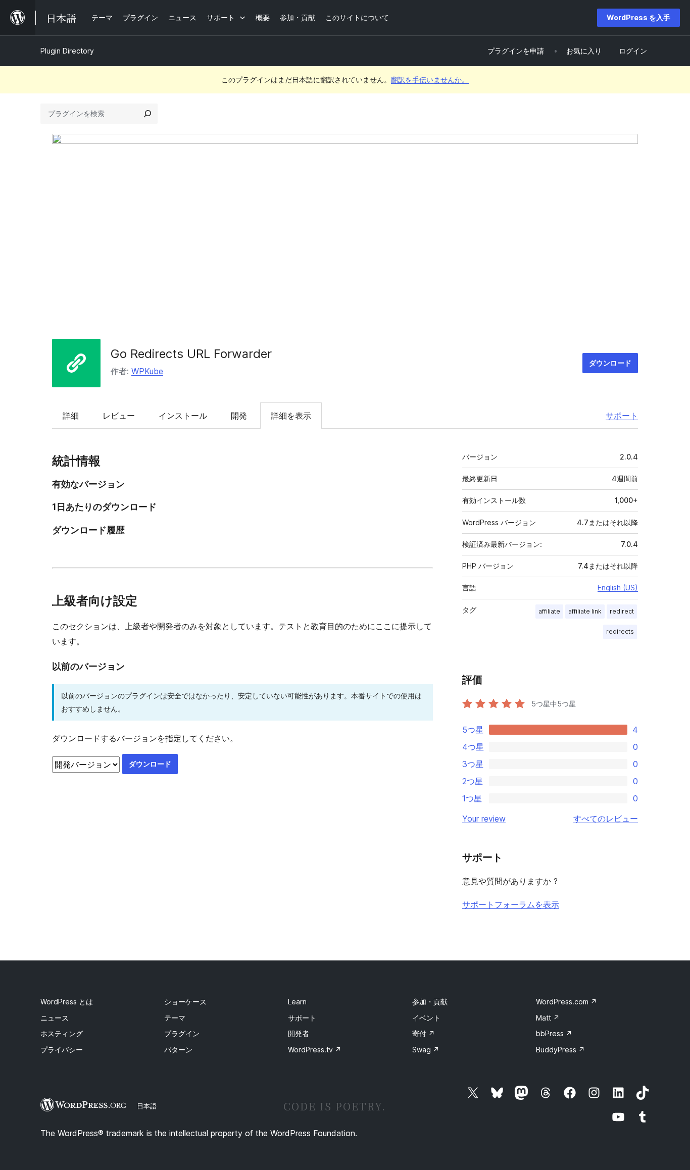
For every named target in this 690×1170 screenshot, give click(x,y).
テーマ (174, 1017)
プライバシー (61, 1049)
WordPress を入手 (638, 17)
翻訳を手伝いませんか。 (430, 79)
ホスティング (61, 1033)
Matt (548, 1017)
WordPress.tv (314, 1049)
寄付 (423, 1033)
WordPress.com (566, 1001)
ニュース (54, 1017)
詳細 (71, 416)
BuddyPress (560, 1049)
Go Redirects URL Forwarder (191, 353)
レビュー (119, 416)
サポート (622, 416)
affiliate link (585, 611)
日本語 (147, 1106)
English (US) (618, 587)
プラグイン (182, 1033)
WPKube (147, 371)
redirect (622, 611)
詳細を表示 (291, 416)
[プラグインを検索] (147, 114)
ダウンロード (610, 363)
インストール (183, 416)
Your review (484, 818)
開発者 (298, 1033)
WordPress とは (66, 1001)
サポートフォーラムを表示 (510, 904)
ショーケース (185, 1001)
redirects (620, 631)
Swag (425, 1049)
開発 (239, 416)
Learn (297, 1001)
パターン (178, 1049)
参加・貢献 (430, 1001)
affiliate (549, 611)
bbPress (554, 1033)
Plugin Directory (67, 50)
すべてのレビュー (605, 818)
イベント (426, 1017)
